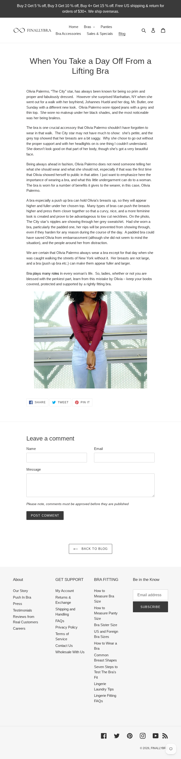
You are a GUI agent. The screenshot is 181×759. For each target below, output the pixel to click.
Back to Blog (94, 549)
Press (17, 604)
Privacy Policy (66, 627)
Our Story (20, 591)
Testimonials (22, 610)
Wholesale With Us (70, 652)
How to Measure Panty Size (106, 613)
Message (33, 469)
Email (98, 449)
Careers (19, 628)
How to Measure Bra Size (104, 596)
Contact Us (64, 646)
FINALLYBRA (159, 748)
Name (31, 449)
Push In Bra (22, 597)
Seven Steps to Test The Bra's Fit (106, 672)
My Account (64, 591)
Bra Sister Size (105, 625)
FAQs (59, 621)
